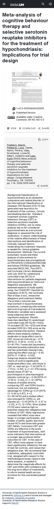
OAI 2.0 (14, 503)
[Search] (43, 4)
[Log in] (50, 4)
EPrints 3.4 (19, 495)
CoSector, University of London (20, 498)
